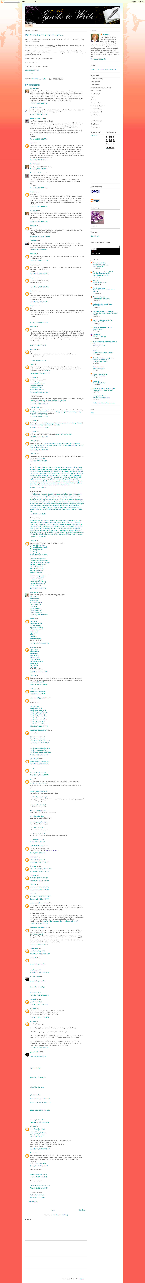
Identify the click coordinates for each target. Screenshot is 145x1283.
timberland (57, 502)
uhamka (55, 850)
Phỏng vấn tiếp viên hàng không (66, 412)
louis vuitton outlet (35, 467)
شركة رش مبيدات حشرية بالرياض (40, 1185)
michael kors (57, 469)
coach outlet (42, 507)
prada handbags (43, 475)
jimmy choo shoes (44, 528)
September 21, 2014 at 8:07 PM (40, 373)
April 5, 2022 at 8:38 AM (37, 842)
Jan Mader (33, 88)
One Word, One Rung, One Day (103, 320)
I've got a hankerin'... (98, 329)
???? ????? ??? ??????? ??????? (40, 896)
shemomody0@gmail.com (38, 698)
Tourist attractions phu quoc (38, 555)
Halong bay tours (35, 608)
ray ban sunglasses (36, 479)
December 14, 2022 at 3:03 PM (39, 1122)
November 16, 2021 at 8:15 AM (39, 764)
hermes (58, 509)
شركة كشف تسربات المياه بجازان (40, 740)
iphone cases (71, 534)
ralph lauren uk (58, 494)
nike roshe (57, 507)
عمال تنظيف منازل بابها (37, 816)
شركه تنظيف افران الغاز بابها (38, 822)
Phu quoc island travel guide (38, 547)
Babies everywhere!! (99, 368)
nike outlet (62, 475)
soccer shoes (65, 528)
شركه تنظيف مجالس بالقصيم (38, 791)
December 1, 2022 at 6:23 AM (39, 1004)
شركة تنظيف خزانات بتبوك (38, 1056)
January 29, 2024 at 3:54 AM (39, 1166)
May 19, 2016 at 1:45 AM (38, 536)
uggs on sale (75, 473)
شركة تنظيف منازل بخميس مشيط (40, 1098)
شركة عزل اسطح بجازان (37, 738)
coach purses (51, 509)
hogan (48, 498)
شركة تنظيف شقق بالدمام (38, 691)
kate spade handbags (40, 496)
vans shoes (70, 530)
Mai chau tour (34, 596)
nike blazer (37, 505)
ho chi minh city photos (53, 425)
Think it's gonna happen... (100, 361)
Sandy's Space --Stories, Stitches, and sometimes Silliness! (104, 272)
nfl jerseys (78, 522)
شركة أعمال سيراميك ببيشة (38, 1133)
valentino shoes (35, 520)
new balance (52, 522)
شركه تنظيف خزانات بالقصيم (38, 797)
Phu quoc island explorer (37, 545)
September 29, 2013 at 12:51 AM (40, 236)
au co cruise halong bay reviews (56, 401)
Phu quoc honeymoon (36, 553)
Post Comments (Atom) (60, 1215)
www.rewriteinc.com (31, 74)
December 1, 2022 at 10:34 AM (39, 1017)
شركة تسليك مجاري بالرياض (38, 750)
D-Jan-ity (96, 281)
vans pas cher (48, 494)
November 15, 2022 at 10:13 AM (40, 953)
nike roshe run (34, 477)
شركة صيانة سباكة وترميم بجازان (39, 742)
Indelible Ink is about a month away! (103, 352)
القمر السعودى (34, 758)
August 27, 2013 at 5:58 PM (38, 206)
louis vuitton (71, 469)
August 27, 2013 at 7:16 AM (38, 169)
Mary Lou (33, 143)
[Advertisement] (64, 1249)
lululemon (64, 507)
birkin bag (39, 534)
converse (60, 534)
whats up (47, 370)
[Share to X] (58, 79)
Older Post (82, 1210)
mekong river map (76, 423)
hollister (71, 500)
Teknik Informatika (36, 1153)
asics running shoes (68, 526)
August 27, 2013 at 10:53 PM (39, 221)
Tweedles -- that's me (37, 118)
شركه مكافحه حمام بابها (37, 839)
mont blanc (79, 534)
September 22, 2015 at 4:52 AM (40, 392)
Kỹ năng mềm (46, 410)
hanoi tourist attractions (73, 443)
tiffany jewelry (78, 467)
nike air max (68, 471)
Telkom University (40, 1163)
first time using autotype (99, 282)
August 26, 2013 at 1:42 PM (38, 103)
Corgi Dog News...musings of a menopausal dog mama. (103, 358)
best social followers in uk (38, 903)
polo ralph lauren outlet (75, 477)
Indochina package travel (37, 558)
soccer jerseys (34, 530)
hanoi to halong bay (36, 445)
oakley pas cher (40, 498)
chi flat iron (42, 524)
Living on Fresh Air (99, 396)
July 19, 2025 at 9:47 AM (37, 1197)
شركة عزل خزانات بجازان (37, 736)
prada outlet (56, 485)
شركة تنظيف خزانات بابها (37, 1120)
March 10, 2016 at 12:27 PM (38, 461)
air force (70, 502)
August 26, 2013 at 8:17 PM (38, 139)
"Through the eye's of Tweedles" (103, 311)
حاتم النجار (33, 688)
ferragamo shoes (61, 520)
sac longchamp (53, 475)
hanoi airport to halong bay (66, 445)
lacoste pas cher (53, 496)
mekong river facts (64, 423)
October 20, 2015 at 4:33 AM (39, 403)
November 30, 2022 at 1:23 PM (39, 995)
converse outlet (55, 528)
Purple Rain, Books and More (101, 275)
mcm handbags (61, 530)
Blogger (81, 1279)
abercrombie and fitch (74, 507)
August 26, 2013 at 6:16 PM (38, 114)
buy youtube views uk (36, 934)
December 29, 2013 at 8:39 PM (39, 302)
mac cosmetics (52, 534)
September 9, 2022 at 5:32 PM (39, 862)
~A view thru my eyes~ (100, 374)
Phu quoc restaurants (36, 549)
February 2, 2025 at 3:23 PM (39, 1177)
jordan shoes (69, 467)
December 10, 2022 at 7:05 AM (39, 1048)
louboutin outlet (65, 473)
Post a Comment (33, 1201)
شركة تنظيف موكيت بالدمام (38, 718)
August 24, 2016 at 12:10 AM (39, 615)
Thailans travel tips (36, 572)
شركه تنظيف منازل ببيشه (37, 827)
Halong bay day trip (36, 612)
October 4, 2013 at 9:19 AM (38, 249)
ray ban (59, 522)
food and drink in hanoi (41, 447)
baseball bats (34, 524)
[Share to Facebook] (60, 79)
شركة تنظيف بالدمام (36, 708)
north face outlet (77, 524)
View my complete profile (98, 59)
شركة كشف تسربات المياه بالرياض (40, 752)
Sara (31, 364)
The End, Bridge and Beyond (101, 298)
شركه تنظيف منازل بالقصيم (38, 783)
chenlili (32, 618)
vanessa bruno (34, 509)
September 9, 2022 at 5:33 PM (39, 871)
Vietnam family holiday (37, 568)
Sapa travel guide (35, 604)
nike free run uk (55, 498)
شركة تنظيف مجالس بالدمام (38, 1174)
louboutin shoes (45, 483)
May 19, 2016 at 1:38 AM (38, 514)
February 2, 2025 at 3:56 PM (39, 1188)
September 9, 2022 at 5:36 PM (39, 890)
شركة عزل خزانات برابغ (37, 1087)
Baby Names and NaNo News (101, 397)
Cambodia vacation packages (39, 560)
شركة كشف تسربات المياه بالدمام (40, 761)
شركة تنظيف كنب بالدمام (37, 721)
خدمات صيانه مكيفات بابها (37, 833)
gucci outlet (69, 475)
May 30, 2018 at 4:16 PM (38, 694)
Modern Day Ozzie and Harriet (102, 304)
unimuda (47, 850)
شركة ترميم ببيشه (35, 1131)
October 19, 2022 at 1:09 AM (39, 944)
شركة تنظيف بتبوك (35, 1068)
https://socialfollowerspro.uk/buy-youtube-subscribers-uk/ (60, 921)
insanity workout (43, 532)
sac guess (72, 503)
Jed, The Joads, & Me (99, 322)
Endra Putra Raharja (36, 846)
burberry (36, 473)
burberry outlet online (69, 494)
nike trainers (34, 522)
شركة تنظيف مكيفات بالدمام (38, 716)
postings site (41, 458)
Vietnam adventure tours (37, 583)
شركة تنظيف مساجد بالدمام (38, 723)
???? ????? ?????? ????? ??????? (41, 869)
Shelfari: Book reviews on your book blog (103, 69)
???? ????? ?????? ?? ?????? (39, 887)
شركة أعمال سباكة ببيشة (37, 1135)
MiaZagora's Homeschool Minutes (104, 403)
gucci (36, 532)
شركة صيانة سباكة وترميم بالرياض (40, 748)
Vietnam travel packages (37, 564)
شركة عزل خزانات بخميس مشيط (40, 1110)
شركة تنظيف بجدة (35, 992)
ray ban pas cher (78, 502)
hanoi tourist (61, 443)
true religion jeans (42, 500)
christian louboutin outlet (49, 467)
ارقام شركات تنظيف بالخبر (38, 772)
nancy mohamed (35, 768)
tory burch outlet (43, 481)
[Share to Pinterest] (62, 79)
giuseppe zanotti (45, 530)
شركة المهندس (34, 706)
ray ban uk (43, 509)
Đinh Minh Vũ (34, 407)
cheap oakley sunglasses (50, 471)
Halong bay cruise (35, 585)
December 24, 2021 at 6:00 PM (39, 775)
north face (76, 505)
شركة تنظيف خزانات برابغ (37, 1077)
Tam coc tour (34, 600)
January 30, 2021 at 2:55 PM (39, 726)
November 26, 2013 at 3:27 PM (39, 274)
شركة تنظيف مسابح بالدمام (38, 710)
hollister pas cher (56, 503)
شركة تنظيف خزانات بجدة (37, 987)
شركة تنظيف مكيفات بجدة (38, 964)
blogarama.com (95, 236)
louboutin (37, 485)
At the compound (98, 367)
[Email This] (54, 79)
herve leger (68, 524)
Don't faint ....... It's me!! (99, 336)
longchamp (79, 469)
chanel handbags (46, 469)
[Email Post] (50, 78)
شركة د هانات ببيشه (36, 1136)
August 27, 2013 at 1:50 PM (38, 188)
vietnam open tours (36, 387)
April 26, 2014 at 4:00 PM (38, 360)
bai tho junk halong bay (38, 401)
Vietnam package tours (37, 578)
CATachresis (34, 107)
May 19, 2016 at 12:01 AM (38, 487)
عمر (31, 779)
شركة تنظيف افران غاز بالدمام (39, 712)
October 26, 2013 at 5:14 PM (39, 261)
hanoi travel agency (51, 443)
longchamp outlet (35, 469)
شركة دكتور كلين (35, 976)
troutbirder (33, 240)
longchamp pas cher (46, 477)
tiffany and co (55, 473)
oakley (62, 524)
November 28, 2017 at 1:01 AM (39, 643)
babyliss (43, 520)
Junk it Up (96, 381)
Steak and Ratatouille (99, 306)
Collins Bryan (34, 592)
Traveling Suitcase (99, 288)
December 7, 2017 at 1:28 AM (39, 671)
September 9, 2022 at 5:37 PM (39, 899)
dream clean (34, 948)
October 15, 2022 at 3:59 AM (39, 923)
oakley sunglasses (36, 471)
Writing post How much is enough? (103, 390)
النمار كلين (33, 957)
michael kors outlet (65, 496)
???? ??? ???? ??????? (37, 859)
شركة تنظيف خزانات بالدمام (38, 719)
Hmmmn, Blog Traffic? (99, 383)
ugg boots (61, 467)
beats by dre (34, 528)
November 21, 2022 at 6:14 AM (39, 972)
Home (29, 25)
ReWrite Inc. (94, 135)
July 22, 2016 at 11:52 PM (38, 588)
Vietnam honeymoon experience (40, 562)
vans (63, 522)
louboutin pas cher (56, 483)
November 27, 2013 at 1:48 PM (39, 287)
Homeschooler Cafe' (99, 263)
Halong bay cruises (36, 610)
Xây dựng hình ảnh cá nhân (38, 412)
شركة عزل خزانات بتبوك (37, 1194)
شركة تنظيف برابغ (35, 1095)
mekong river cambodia (50, 423)
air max (61, 471)
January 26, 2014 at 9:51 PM (39, 322)
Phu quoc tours (34, 551)
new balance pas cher (36, 494)
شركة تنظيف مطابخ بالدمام (38, 714)
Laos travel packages (36, 566)
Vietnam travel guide (36, 570)
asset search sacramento (64, 434)
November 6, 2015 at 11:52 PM (39, 427)
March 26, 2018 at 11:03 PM (38, 684)
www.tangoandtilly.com (32, 70)
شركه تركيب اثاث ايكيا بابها (38, 804)
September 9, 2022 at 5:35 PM (39, 880)
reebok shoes (71, 520)
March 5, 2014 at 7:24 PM (38, 345)
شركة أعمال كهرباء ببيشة (37, 1129)
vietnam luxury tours (36, 382)
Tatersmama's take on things (102, 327)
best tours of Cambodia (37, 682)
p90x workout (50, 520)
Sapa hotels (33, 606)
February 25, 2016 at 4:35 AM (39, 450)
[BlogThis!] (56, 79)
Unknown (33, 377)
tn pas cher (65, 509)
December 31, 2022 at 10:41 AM (40, 1149)
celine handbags (75, 528)
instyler (44, 534)
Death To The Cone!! (99, 345)
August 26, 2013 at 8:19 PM (38, 160)
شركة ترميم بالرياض (36, 1001)
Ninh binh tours (34, 598)
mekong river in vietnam (37, 425)
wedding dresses (54, 532)
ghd (65, 534)
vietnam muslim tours (36, 386)
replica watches (62, 481)
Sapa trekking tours (36, 602)
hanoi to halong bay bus (50, 445)
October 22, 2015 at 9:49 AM (39, 416)
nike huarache (34, 526)
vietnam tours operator (37, 389)
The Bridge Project (99, 297)
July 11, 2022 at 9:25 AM (37, 853)
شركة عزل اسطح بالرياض (37, 951)
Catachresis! (97, 335)
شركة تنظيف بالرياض (36, 970)
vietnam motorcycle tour (37, 384)
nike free (64, 469)
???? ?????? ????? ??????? (39, 878)
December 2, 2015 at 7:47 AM (39, 437)
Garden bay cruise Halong (38, 582)
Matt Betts (96, 351)
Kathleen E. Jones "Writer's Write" (104, 388)
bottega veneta (43, 522)
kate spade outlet (45, 473)
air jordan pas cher (46, 485)
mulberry (64, 502)
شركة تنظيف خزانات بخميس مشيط (40, 1102)
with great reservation (99, 376)
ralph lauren (43, 526)
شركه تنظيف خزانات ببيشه (38, 810)
